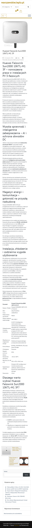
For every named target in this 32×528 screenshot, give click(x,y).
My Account (4, 15)
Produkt (21, 60)
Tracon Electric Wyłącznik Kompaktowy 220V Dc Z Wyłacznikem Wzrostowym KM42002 (16, 492)
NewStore (16, 525)
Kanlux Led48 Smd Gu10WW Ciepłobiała (17, 489)
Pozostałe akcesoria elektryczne (11, 60)
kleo (18, 58)
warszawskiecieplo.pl (12, 2)
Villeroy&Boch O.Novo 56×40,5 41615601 (18, 487)
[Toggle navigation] (29, 15)
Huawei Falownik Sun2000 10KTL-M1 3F (14, 52)
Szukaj (5, 471)
